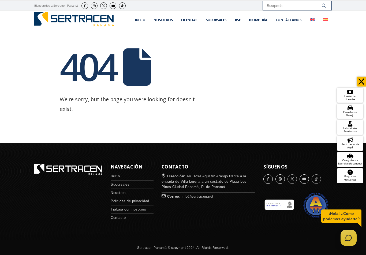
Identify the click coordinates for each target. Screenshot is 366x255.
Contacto (118, 218)
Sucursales (216, 19)
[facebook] (84, 5)
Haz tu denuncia (350, 146)
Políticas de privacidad (130, 201)
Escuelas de (350, 114)
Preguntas (350, 178)
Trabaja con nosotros (128, 209)
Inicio (140, 19)
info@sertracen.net (198, 196)
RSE (238, 19)
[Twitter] (103, 5)
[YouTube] (113, 5)
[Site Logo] (74, 20)
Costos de (350, 98)
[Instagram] (94, 5)
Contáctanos (289, 19)
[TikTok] (122, 5)
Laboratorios (350, 130)
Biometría (258, 19)
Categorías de (350, 162)
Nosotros (163, 19)
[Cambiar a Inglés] (312, 19)
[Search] (323, 5)
